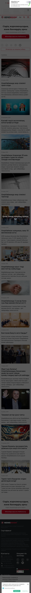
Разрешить (17, 591)
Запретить (25, 591)
